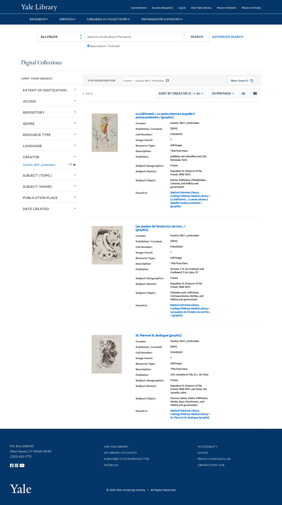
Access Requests (162, 7)
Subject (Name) (38, 186)
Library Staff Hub (211, 465)
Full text (114, 46)
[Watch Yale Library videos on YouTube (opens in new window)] (22, 465)
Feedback (111, 465)
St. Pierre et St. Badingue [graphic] (158, 335)
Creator (31, 157)
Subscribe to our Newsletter (126, 458)
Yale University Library (39, 7)
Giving (203, 452)
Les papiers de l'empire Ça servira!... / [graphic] (160, 228)
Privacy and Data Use (214, 458)
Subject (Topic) (37, 175)
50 (221, 93)
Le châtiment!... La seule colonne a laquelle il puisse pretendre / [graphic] (165, 115)
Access (29, 101)
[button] (197, 37)
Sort (179, 93)
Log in (182, 7)
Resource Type (37, 134)
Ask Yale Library (201, 7)
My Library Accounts (120, 452)
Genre (29, 123)
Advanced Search (227, 37)
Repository (34, 112)
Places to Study (251, 7)
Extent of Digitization (45, 90)
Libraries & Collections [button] (107, 19)
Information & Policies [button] (160, 19)
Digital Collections (41, 63)
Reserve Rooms (226, 7)
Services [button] (66, 19)
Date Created (36, 208)
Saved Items (138, 7)
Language (32, 145)
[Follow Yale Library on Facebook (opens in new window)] (11, 465)
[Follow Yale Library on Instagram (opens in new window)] (16, 465)
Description (98, 46)
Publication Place (40, 197)
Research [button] (37, 19)
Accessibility (207, 446)
